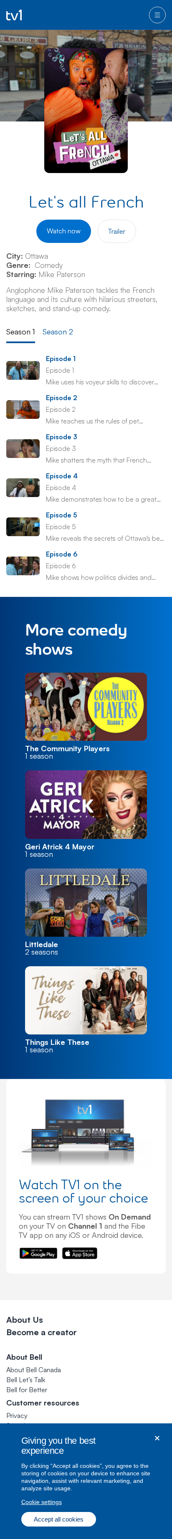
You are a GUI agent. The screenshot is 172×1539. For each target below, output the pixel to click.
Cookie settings (41, 1502)
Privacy (17, 1415)
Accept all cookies (58, 1519)
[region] (86, 1481)
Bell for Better (26, 1390)
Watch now (64, 231)
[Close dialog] (157, 1438)
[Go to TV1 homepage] (14, 15)
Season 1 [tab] (20, 331)
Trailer (116, 231)
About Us (24, 1319)
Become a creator (41, 1332)
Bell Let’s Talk (25, 1380)
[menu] (157, 15)
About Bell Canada (33, 1370)
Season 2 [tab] (58, 331)
